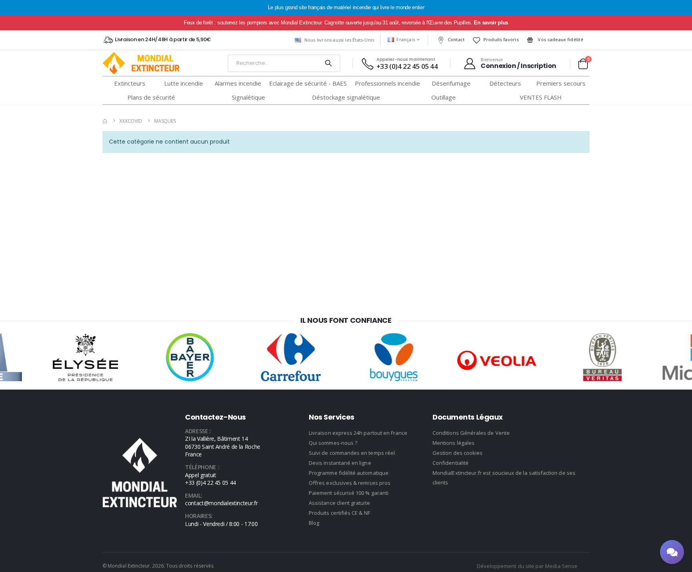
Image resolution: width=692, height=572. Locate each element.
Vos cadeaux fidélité (560, 39)
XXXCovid (130, 121)
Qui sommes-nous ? (333, 442)
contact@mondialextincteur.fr (221, 503)
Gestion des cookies (457, 452)
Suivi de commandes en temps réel (352, 452)
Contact (456, 39)
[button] (582, 63)
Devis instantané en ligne (340, 462)
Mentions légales (453, 442)
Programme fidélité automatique (348, 472)
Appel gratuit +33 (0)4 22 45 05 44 (210, 479)
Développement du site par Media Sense (527, 566)
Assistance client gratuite (339, 502)
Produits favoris (501, 39)
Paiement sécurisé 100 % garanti (348, 492)
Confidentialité (450, 462)
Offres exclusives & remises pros (349, 482)
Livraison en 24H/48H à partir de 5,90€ (163, 39)
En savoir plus (491, 23)
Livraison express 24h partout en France (358, 432)
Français (405, 39)
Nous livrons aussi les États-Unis (339, 40)
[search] (328, 63)
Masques (165, 121)
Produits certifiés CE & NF (339, 512)
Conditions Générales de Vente (471, 432)
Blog (314, 522)
